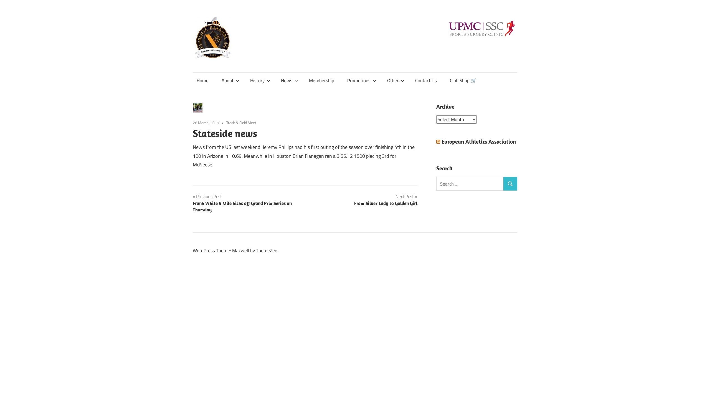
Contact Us (426, 80)
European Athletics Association (479, 141)
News (286, 80)
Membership (321, 80)
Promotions (359, 80)
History (257, 80)
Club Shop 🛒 (463, 80)
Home (203, 80)
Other (393, 80)
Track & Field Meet (241, 123)
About (228, 80)
